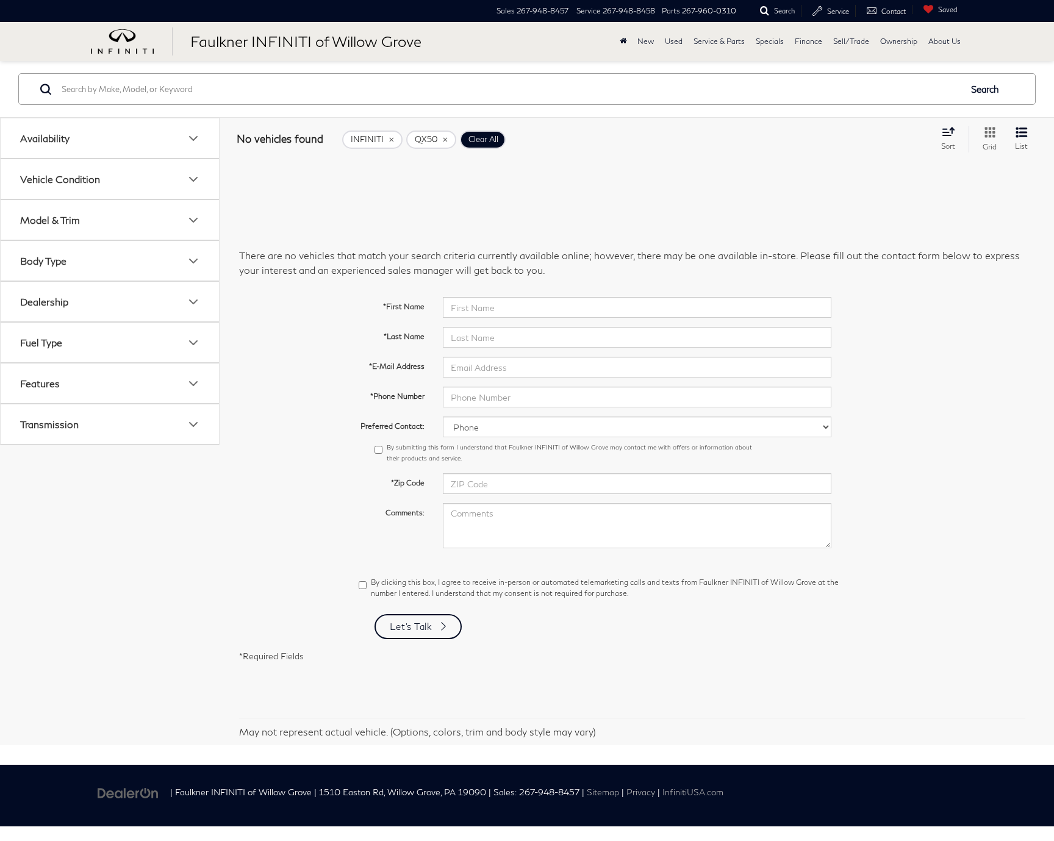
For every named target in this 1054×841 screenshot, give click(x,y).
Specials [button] (770, 41)
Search (985, 89)
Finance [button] (808, 41)
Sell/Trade (851, 41)
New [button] (645, 41)
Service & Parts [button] (719, 41)
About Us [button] (944, 41)
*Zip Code (408, 482)
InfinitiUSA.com (692, 792)
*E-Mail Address (397, 366)
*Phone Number (397, 396)
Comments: (405, 512)
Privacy (640, 792)
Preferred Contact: (392, 426)
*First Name (404, 306)
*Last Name (404, 336)
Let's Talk (411, 626)
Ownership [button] (898, 41)
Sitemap (603, 792)
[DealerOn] (128, 791)
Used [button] (674, 41)
